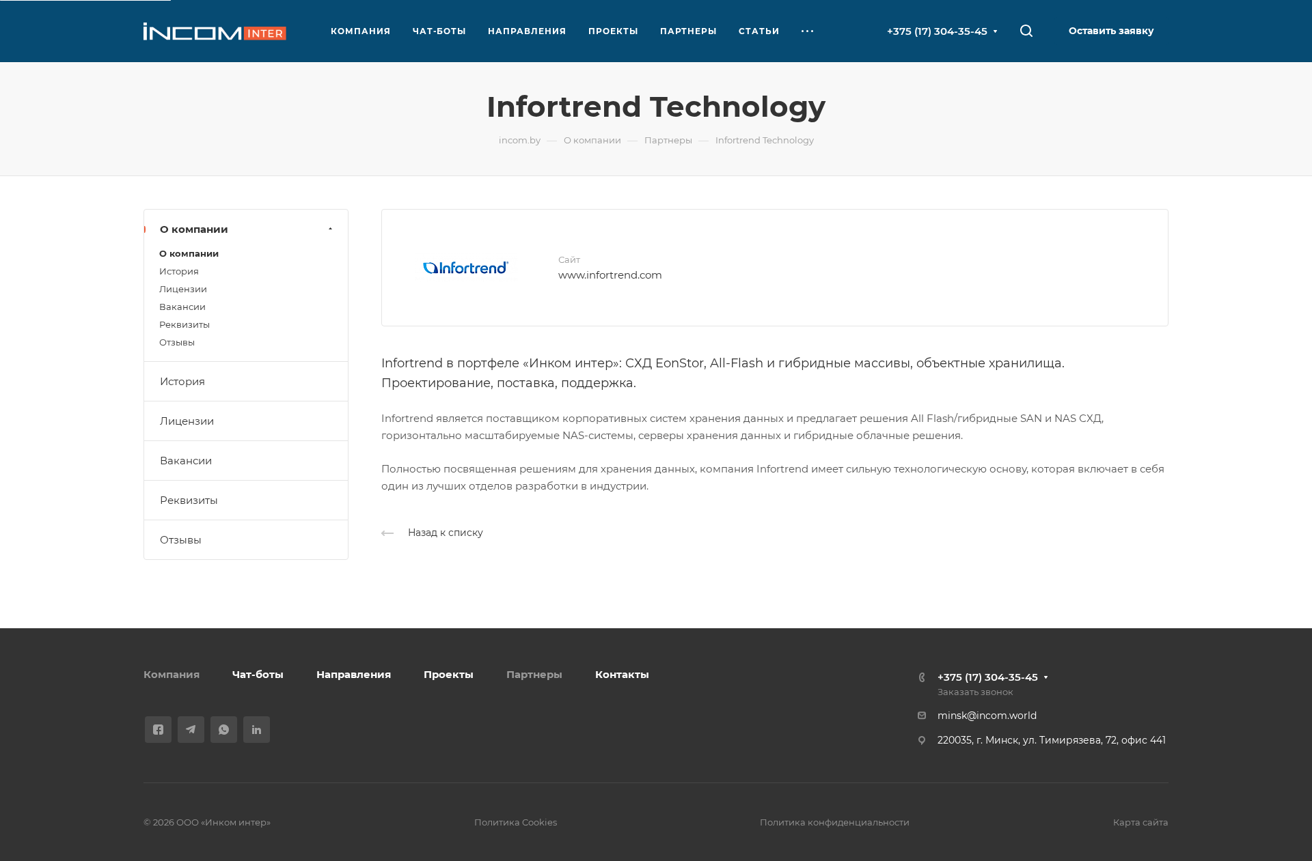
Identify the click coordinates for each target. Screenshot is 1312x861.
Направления (353, 674)
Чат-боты (258, 674)
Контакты (622, 674)
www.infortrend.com (610, 274)
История (179, 271)
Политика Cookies (515, 822)
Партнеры (534, 674)
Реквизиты (184, 324)
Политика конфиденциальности (835, 822)
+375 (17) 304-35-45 (937, 31)
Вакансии (182, 306)
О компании (194, 229)
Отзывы (177, 342)
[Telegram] (191, 729)
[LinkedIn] (256, 729)
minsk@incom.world (987, 715)
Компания (172, 674)
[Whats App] (223, 729)
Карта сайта (1140, 822)
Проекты (449, 674)
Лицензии (183, 288)
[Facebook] (158, 729)
